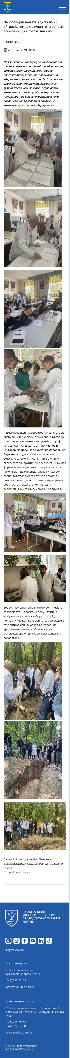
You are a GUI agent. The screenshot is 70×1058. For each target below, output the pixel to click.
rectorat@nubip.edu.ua (19, 987)
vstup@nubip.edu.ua (18, 1032)
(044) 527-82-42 (15, 980)
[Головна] (7, 7)
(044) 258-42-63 (15, 1022)
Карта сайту (14, 950)
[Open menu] (62, 7)
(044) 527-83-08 (15, 1026)
